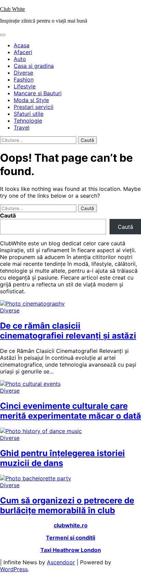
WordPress (14, 569)
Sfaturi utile (28, 113)
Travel (21, 127)
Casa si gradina (34, 65)
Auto (20, 59)
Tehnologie (28, 120)
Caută (8, 215)
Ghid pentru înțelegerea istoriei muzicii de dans (62, 458)
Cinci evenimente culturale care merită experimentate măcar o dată (70, 411)
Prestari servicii (33, 106)
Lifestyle (25, 86)
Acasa (21, 45)
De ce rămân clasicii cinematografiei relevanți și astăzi (68, 331)
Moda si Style (31, 100)
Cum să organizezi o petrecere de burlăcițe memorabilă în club (67, 505)
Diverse (23, 72)
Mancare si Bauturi (38, 93)
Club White (12, 9)
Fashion (24, 79)
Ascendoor (61, 562)
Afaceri (23, 52)
